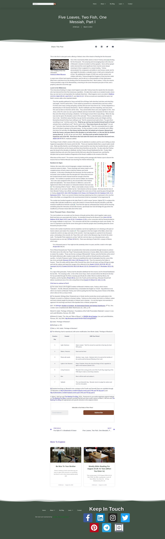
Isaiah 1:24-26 (94, 264)
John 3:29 (68, 193)
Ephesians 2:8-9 (55, 195)
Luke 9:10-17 (69, 96)
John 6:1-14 (80, 96)
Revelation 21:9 (76, 193)
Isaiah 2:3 (87, 280)
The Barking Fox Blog (71, 396)
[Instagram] (112, 517)
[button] (96, 47)
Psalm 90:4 (56, 246)
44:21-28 (102, 264)
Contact (130, 4)
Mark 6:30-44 (60, 96)
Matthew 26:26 (54, 219)
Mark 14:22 (63, 219)
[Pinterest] (94, 527)
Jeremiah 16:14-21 (56, 266)
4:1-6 (111, 193)
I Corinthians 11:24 (80, 219)
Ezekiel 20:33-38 (67, 266)
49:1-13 (108, 264)
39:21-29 (76, 266)
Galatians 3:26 (104, 193)
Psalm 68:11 (71, 278)
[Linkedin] (100, 517)
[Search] (55, 4)
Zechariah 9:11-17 (94, 266)
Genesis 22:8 (67, 260)
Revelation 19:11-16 (107, 266)
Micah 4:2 (94, 280)
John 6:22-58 (107, 217)
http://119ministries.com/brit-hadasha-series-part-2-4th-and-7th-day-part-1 (82, 390)
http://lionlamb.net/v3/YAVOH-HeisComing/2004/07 (80, 318)
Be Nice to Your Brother (66, 466)
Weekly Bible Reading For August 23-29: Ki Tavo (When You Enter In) (99, 468)
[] (108, 60)
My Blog (112, 4)
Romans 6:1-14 (83, 260)
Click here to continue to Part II (59, 283)
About (102, 4)
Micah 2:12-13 (83, 266)
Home (94, 4)
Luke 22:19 (70, 219)
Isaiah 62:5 (60, 193)
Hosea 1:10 (85, 193)
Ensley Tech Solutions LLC (61, 517)
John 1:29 (75, 260)
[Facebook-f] (87, 517)
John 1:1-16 (101, 280)
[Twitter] (125, 517)
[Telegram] (106, 527)
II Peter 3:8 (71, 239)
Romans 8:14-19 (94, 193)
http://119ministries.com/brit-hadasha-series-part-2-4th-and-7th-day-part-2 (72, 392)
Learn (120, 4)
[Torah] (119, 527)
